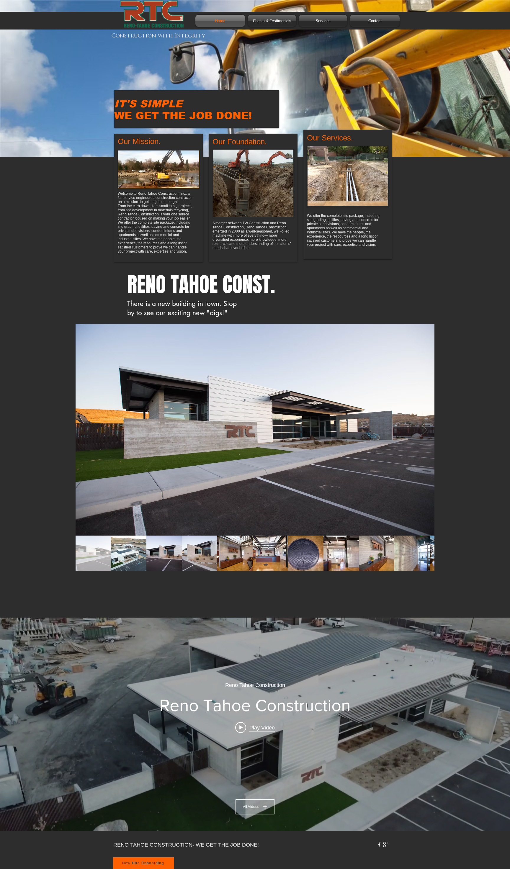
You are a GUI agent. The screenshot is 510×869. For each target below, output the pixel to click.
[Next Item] (424, 430)
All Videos (251, 807)
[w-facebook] (379, 844)
